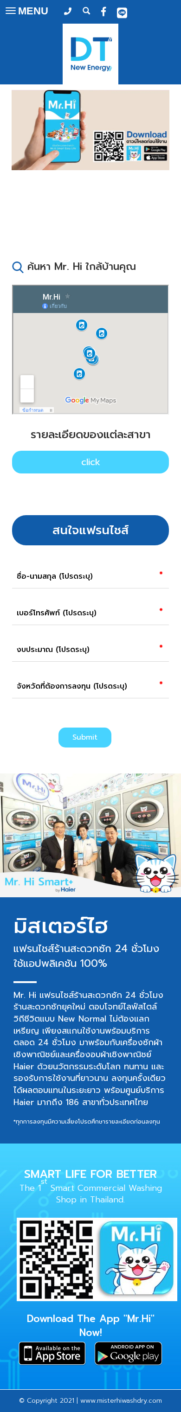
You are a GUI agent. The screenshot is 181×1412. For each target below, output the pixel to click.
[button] (23, 159)
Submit (84, 737)
